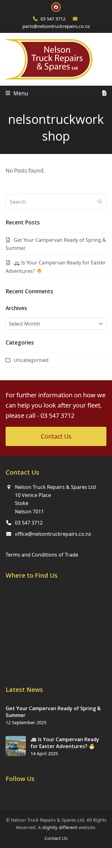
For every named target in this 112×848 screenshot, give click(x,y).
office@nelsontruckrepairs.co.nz (53, 533)
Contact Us (56, 838)
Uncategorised (31, 360)
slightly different (59, 827)
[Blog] (104, 93)
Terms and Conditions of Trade (42, 554)
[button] (17, 93)
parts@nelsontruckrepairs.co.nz (56, 26)
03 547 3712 (52, 19)
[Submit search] (100, 202)
